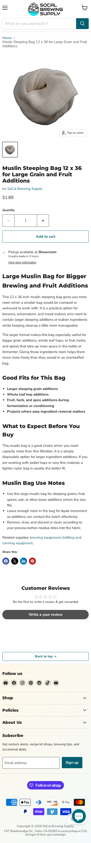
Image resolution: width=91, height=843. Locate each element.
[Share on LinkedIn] (23, 561)
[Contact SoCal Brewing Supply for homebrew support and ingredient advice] (5, 683)
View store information (22, 262)
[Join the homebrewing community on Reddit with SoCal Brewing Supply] (39, 683)
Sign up (72, 762)
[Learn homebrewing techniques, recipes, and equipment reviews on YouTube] (56, 683)
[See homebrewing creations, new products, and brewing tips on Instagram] (22, 683)
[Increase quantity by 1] (43, 220)
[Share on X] (14, 561)
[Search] (82, 23)
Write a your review (46, 614)
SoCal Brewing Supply (24, 188)
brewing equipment (45, 537)
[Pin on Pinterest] (32, 561)
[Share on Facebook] (5, 561)
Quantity (8, 210)
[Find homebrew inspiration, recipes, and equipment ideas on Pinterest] (31, 683)
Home (7, 38)
